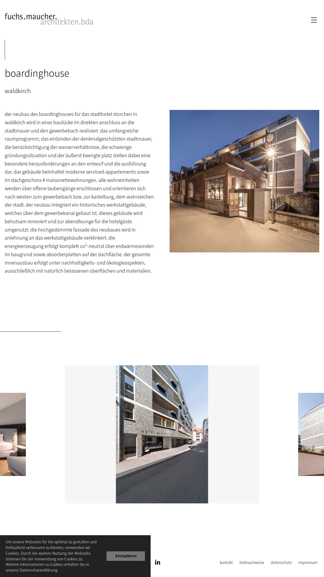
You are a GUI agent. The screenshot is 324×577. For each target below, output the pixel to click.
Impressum (307, 562)
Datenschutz (281, 562)
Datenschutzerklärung (38, 570)
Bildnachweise (252, 562)
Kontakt (226, 562)
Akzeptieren (126, 556)
